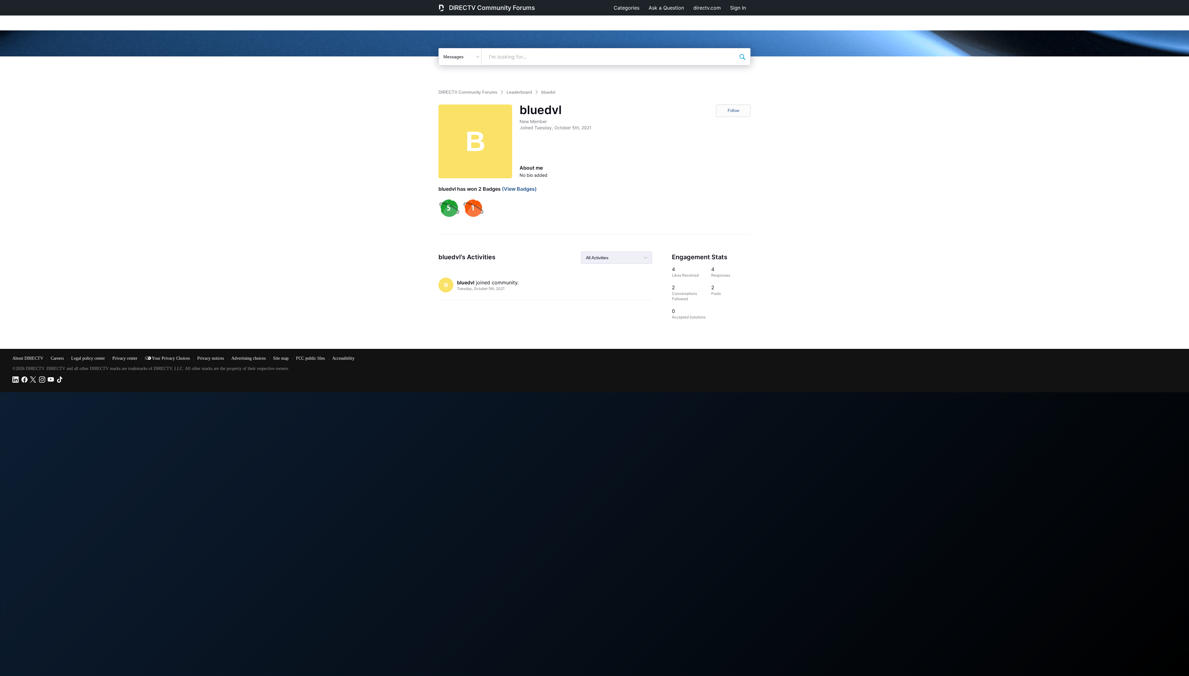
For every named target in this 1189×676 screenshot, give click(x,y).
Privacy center (125, 358)
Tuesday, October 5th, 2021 (481, 288)
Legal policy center (88, 358)
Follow (733, 110)
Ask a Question (666, 8)
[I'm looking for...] (742, 56)
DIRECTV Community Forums (492, 7)
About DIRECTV (28, 358)
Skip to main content (26, 4)
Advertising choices (249, 358)
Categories (626, 8)
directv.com (707, 8)
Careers (58, 358)
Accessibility (343, 358)
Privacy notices (211, 358)
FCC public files (311, 358)
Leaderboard (519, 92)
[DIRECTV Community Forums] (441, 8)
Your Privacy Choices (171, 358)
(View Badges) (519, 189)
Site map (281, 358)
